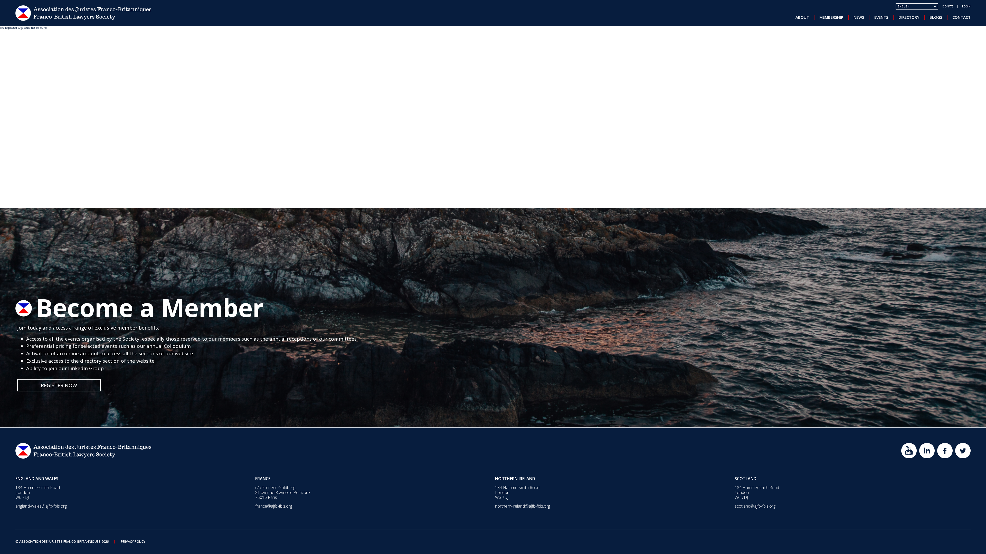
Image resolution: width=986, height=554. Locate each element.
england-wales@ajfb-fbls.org (41, 506)
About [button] (802, 17)
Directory (908, 17)
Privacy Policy (133, 542)
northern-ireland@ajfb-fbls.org (522, 506)
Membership (831, 17)
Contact (961, 17)
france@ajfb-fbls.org (273, 506)
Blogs (936, 17)
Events (881, 17)
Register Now (59, 385)
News (859, 17)
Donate (947, 6)
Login (966, 6)
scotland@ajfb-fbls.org (755, 506)
